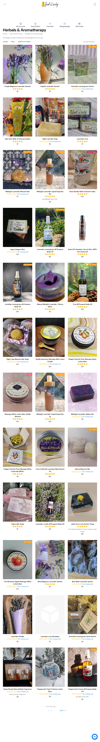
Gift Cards (79, 26)
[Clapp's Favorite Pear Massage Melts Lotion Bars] (82, 337)
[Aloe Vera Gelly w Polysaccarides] (17, 117)
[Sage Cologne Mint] (17, 227)
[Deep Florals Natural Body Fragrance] (17, 667)
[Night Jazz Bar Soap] (50, 117)
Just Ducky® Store (16, 34)
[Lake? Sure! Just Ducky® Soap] (82, 502)
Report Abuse (81, 733)
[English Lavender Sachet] (50, 64)
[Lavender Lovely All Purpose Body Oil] (50, 502)
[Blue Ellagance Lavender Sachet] (50, 559)
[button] (50, 4)
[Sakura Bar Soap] (17, 502)
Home (5, 34)
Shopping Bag (65, 26)
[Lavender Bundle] (17, 614)
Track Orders (35, 26)
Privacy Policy (33, 733)
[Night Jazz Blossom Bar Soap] (17, 337)
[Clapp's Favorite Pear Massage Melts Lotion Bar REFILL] (17, 447)
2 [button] (51, 711)
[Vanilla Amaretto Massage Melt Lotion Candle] (50, 337)
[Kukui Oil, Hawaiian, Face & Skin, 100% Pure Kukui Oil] (82, 227)
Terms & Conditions (21, 733)
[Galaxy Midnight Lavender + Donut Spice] (50, 282)
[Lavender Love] (82, 117)
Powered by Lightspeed (50, 737)
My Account (20, 26)
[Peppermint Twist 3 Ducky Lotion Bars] (50, 667)
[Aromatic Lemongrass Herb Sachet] (82, 614)
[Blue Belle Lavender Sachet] (82, 559)
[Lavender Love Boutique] (50, 614)
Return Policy (62, 733)
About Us (72, 733)
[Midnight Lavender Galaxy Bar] (82, 392)
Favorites (50, 26)
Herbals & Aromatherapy (34, 34)
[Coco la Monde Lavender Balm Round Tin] (50, 447)
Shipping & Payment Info (48, 733)
